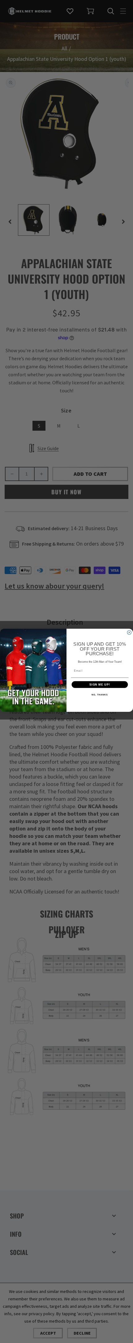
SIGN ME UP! (99, 684)
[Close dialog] (129, 632)
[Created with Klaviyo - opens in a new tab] (66, 713)
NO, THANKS (100, 695)
